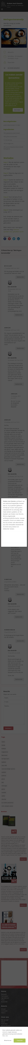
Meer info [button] (5, 1036)
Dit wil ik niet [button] (7, 1040)
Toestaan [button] (20, 1040)
